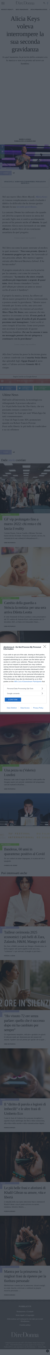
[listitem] (25, 688)
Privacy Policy (38, 708)
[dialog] (25, 677)
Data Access (25, 708)
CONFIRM (13, 700)
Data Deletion (12, 708)
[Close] (45, 647)
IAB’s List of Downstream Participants (28, 681)
